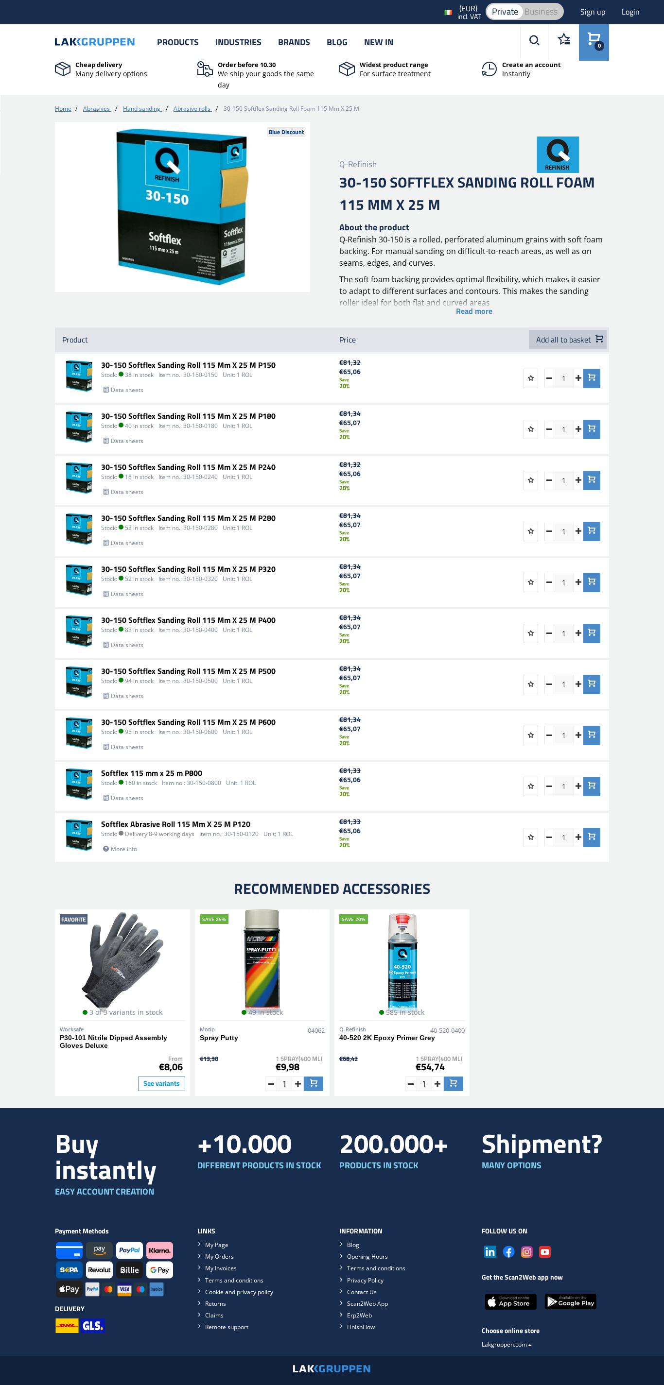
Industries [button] (238, 42)
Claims (214, 1315)
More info (124, 849)
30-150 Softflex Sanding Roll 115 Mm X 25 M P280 (188, 518)
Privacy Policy (365, 1280)
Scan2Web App (367, 1304)
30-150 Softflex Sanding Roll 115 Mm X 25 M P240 (188, 467)
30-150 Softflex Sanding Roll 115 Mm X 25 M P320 (188, 569)
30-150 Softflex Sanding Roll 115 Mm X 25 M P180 (188, 416)
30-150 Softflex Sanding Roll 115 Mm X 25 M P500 (188, 671)
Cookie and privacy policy (239, 1292)
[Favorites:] (563, 42)
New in (378, 42)
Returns (215, 1304)
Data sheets (127, 390)
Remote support (226, 1327)
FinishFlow (361, 1327)
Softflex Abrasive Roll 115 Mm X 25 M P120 (175, 824)
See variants (161, 1083)
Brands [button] (294, 42)
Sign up (593, 11)
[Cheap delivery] (62, 68)
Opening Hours (367, 1256)
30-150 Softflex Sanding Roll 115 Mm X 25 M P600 (188, 722)
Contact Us (362, 1292)
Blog (337, 42)
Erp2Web (359, 1315)
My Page (216, 1245)
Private (505, 11)
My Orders (219, 1256)
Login (631, 11)
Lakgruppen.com (504, 1344)
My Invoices (221, 1268)
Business (541, 11)
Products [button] (178, 42)
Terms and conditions (234, 1280)
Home (63, 108)
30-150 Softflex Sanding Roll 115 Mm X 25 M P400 (188, 620)
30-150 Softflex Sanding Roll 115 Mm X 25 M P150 (188, 365)
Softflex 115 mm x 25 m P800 (151, 773)
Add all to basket (564, 339)
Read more (474, 311)
